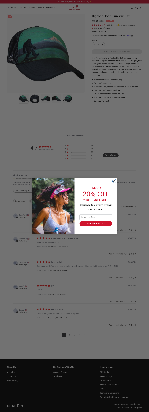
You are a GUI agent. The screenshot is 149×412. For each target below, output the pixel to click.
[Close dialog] (114, 181)
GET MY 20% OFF (96, 223)
